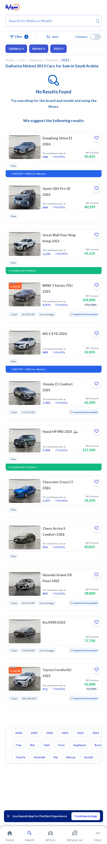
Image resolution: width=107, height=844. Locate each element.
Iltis (32, 745)
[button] (53, 37)
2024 (49, 733)
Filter (21, 37)
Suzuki (88, 757)
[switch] (95, 37)
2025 (34, 733)
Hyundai (39, 757)
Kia (56, 757)
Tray (18, 745)
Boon (98, 745)
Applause (79, 745)
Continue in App (85, 816)
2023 (64, 733)
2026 (18, 733)
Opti (47, 745)
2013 (57, 48)
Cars (22, 60)
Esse (61, 745)
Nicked (37, 48)
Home (10, 60)
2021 (95, 733)
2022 (80, 733)
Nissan (70, 757)
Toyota (20, 757)
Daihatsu (15, 48)
